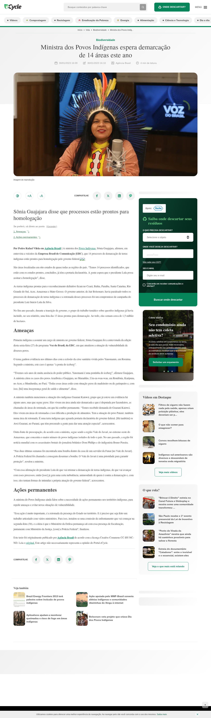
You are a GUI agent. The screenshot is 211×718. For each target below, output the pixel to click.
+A (29, 196)
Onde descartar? (174, 7)
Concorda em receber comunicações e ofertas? (165, 285)
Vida (88, 30)
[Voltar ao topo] (205, 705)
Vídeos (13, 20)
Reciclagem (63, 20)
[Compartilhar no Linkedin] (119, 196)
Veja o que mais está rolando (168, 566)
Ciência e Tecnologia (177, 20)
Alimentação (147, 20)
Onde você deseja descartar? (160, 247)
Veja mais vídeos (168, 472)
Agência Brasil (53, 248)
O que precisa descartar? (158, 230)
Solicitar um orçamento (166, 362)
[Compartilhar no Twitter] (108, 196)
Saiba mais (162, 714)
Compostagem (38, 20)
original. (30, 542)
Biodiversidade (100, 30)
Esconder (51, 226)
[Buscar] (143, 7)
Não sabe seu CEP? (152, 262)
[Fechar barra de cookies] (197, 714)
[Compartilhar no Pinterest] (130, 196)
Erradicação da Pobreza (95, 20)
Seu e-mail (148, 268)
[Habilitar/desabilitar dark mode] (17, 196)
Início (80, 30)
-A (41, 196)
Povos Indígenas (87, 248)
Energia (125, 20)
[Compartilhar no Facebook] (97, 196)
